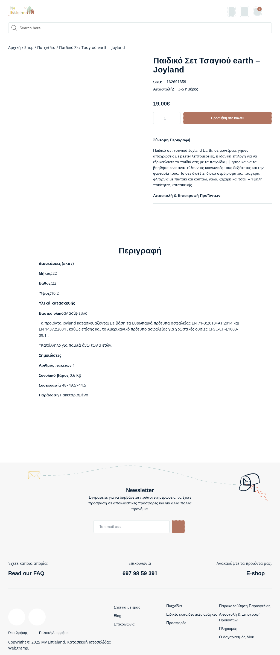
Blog (117, 615)
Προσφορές (176, 623)
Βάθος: (45, 283)
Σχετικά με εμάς (127, 607)
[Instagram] (36, 617)
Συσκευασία (50, 385)
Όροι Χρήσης (18, 633)
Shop (29, 47)
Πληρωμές (228, 628)
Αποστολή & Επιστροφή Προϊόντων (186, 195)
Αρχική (14, 47)
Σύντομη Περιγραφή (171, 140)
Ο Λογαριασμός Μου (236, 637)
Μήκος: (45, 273)
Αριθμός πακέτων (55, 365)
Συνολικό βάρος (54, 375)
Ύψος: (45, 293)
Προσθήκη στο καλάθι (227, 118)
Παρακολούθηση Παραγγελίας (244, 606)
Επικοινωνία (124, 624)
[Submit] (178, 526)
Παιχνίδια (46, 47)
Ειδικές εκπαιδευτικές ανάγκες (191, 614)
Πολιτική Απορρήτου (54, 633)
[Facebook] (16, 617)
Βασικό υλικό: (52, 313)
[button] (269, 11)
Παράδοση (49, 395)
